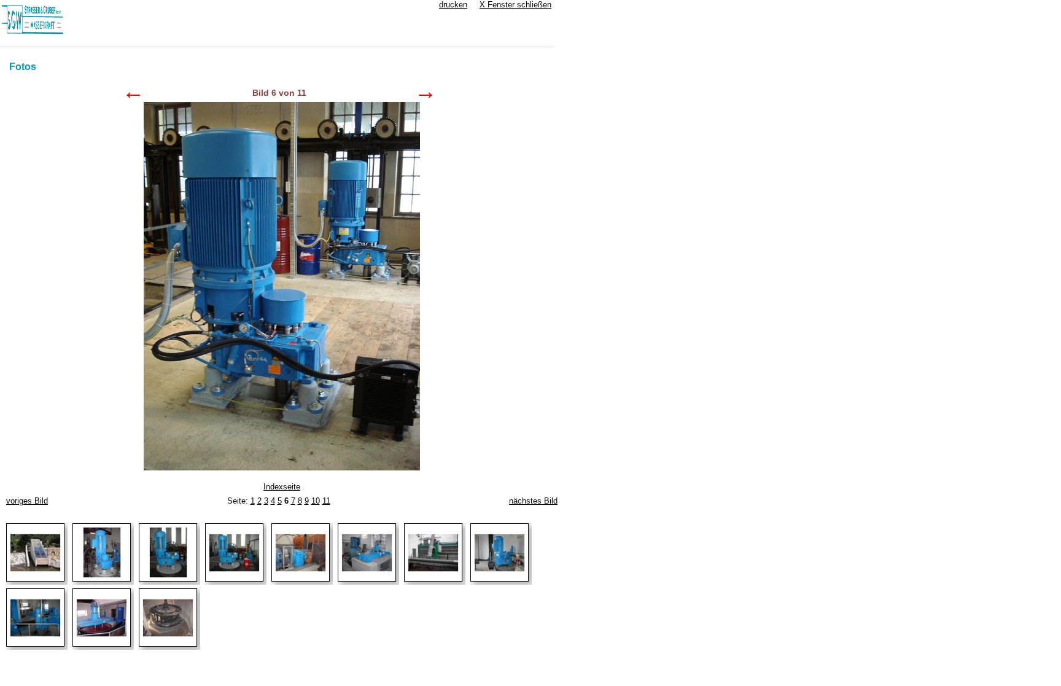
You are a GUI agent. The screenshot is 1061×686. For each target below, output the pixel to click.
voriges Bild (27, 500)
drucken (453, 4)
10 (315, 500)
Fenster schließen (515, 4)
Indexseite (281, 486)
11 (326, 500)
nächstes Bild (533, 500)
